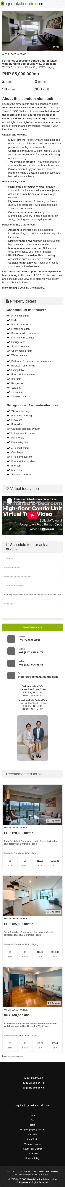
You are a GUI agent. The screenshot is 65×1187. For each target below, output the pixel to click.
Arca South (32, 1139)
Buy (32, 1120)
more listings (16, 1056)
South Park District (32, 1148)
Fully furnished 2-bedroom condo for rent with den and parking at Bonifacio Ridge (30, 842)
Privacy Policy (32, 1158)
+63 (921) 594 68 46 (31, 664)
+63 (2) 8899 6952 (29, 640)
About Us (32, 1134)
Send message (32, 627)
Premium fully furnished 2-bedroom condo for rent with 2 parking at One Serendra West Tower (30, 1024)
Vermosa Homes (32, 1144)
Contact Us (32, 1153)
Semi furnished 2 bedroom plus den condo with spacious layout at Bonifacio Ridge (29, 933)
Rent (32, 1125)
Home (32, 1115)
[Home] (21, 3)
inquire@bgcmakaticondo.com (38, 676)
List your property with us (32, 1129)
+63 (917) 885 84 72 (31, 652)
